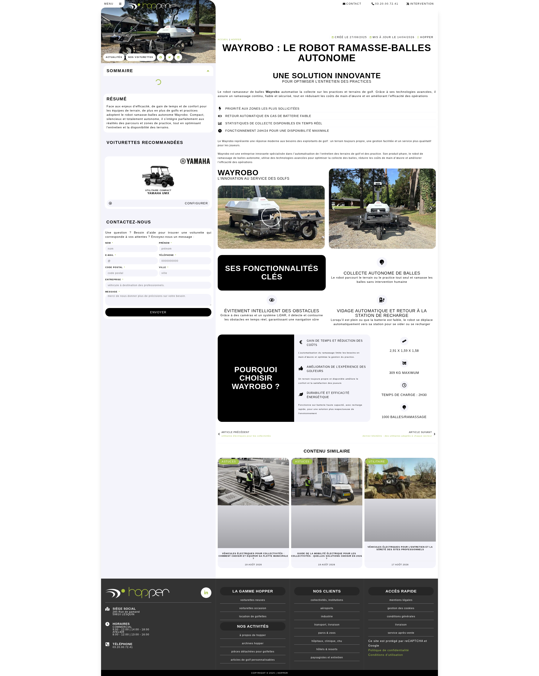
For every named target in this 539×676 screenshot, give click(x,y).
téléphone (122, 644)
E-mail (110, 255)
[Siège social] (107, 609)
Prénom (164, 243)
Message (111, 292)
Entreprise (113, 280)
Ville (163, 267)
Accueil (223, 39)
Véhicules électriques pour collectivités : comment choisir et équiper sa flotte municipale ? (253, 556)
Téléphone (167, 255)
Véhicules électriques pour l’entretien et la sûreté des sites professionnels (400, 548)
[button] (160, 57)
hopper (236, 39)
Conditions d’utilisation (385, 654)
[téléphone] (107, 644)
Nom (108, 243)
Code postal (114, 267)
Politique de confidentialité (388, 650)
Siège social (124, 608)
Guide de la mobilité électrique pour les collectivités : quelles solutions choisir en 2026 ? (326, 556)
